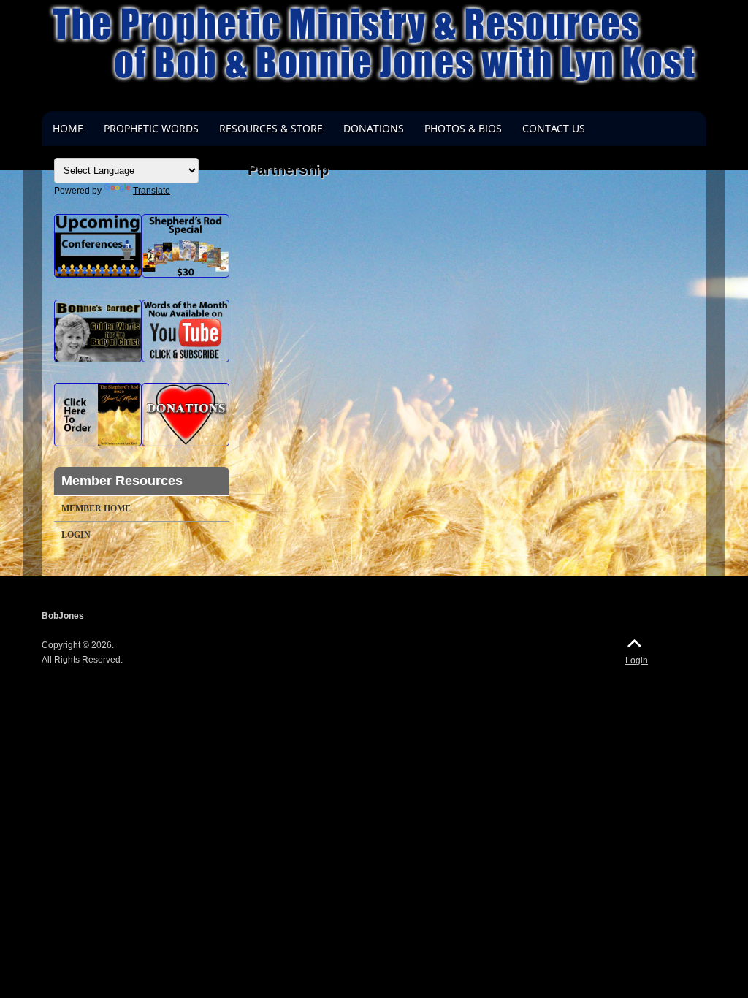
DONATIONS (373, 128)
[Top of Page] (634, 643)
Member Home (96, 508)
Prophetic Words (151, 128)
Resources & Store (271, 128)
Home (68, 128)
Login (76, 535)
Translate (151, 191)
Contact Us (553, 128)
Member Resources (122, 480)
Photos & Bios (463, 128)
